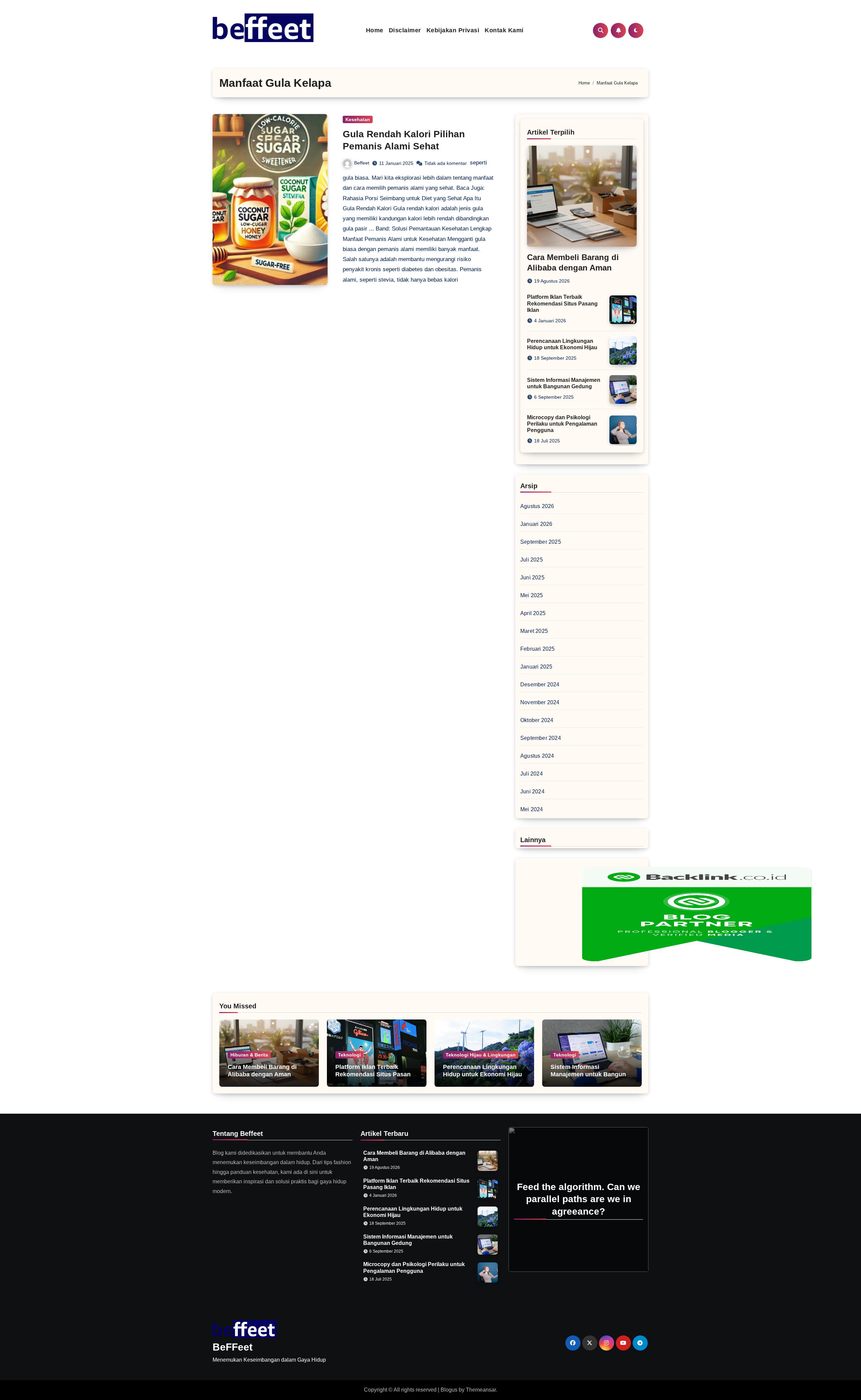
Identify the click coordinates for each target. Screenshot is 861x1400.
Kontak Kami (504, 30)
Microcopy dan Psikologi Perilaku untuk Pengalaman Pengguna (562, 424)
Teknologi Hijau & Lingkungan (481, 1054)
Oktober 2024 (536, 720)
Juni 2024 (532, 791)
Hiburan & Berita (249, 1054)
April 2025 (533, 613)
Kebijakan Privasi (453, 30)
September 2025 (540, 542)
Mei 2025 (531, 595)
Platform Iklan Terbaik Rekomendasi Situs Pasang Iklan (562, 303)
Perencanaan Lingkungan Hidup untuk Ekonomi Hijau (482, 1071)
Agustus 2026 (537, 506)
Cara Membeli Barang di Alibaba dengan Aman (262, 1071)
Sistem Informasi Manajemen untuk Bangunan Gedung (592, 1074)
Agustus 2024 (537, 756)
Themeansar (481, 1390)
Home (374, 30)
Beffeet (361, 163)
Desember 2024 (540, 684)
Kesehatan (357, 119)
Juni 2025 (532, 577)
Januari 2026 (536, 524)
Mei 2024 (531, 809)
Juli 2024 (531, 774)
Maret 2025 (534, 631)
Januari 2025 (536, 667)
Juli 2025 (531, 560)
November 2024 (540, 702)
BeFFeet (233, 1347)
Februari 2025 (537, 649)
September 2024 (540, 738)
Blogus (449, 1390)
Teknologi (349, 1054)
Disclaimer (405, 30)
